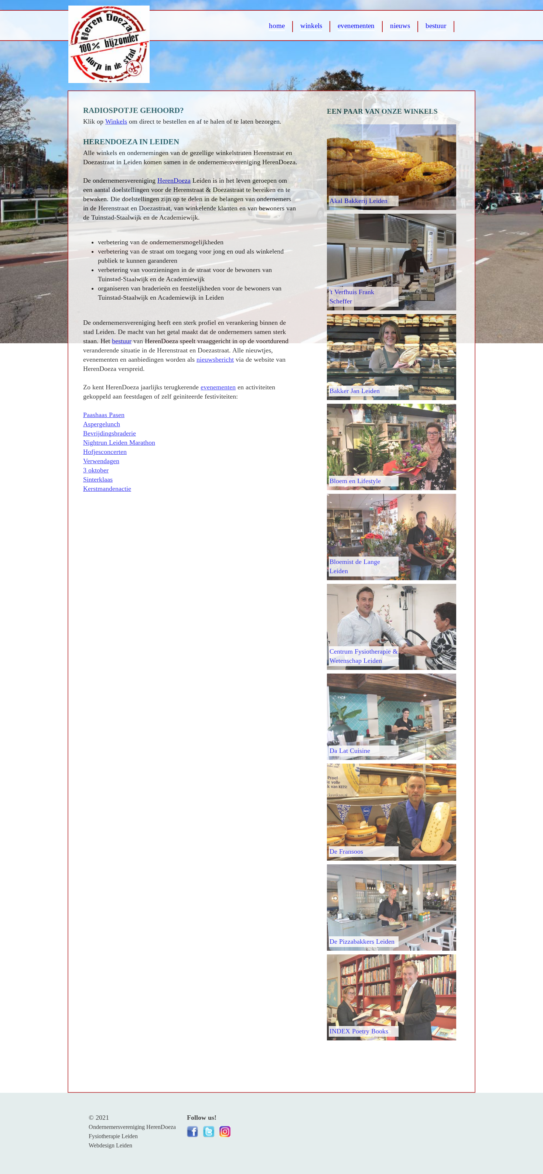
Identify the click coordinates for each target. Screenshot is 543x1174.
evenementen (218, 387)
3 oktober (96, 470)
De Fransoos (346, 851)
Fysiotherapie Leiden (113, 1136)
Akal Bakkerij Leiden (358, 200)
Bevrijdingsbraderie (109, 433)
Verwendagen (101, 461)
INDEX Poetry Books (358, 1031)
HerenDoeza (174, 180)
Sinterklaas (98, 479)
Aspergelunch (101, 424)
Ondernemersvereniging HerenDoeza (132, 1127)
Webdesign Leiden (110, 1145)
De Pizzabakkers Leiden (362, 941)
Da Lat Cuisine (349, 750)
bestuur (122, 341)
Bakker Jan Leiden (354, 391)
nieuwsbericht (215, 359)
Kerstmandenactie (107, 488)
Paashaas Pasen (103, 415)
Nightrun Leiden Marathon (119, 442)
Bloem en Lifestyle (355, 481)
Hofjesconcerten (105, 451)
